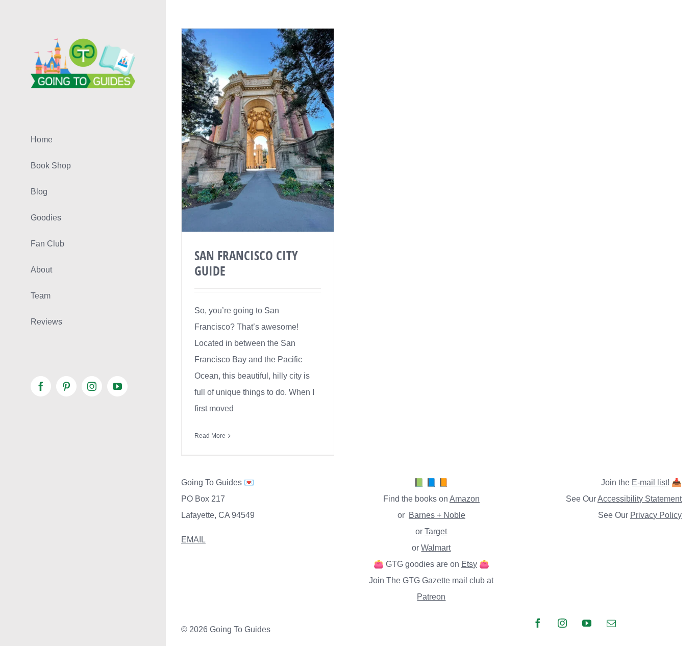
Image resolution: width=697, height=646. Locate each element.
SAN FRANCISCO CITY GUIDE (246, 262)
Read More (210, 435)
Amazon (465, 498)
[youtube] (586, 623)
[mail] (611, 623)
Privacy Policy (656, 515)
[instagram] (562, 623)
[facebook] (537, 623)
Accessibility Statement (640, 498)
